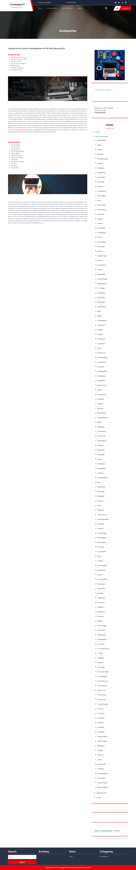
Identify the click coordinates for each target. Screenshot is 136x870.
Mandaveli (100, 399)
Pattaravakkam (102, 515)
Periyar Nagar (101, 533)
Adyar (99, 145)
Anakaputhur (101, 173)
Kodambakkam (102, 320)
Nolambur (100, 473)
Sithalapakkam (102, 639)
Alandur (99, 149)
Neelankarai (101, 464)
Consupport (17, 4)
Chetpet (100, 223)
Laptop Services (52, 8)
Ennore (99, 260)
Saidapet (100, 607)
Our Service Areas (67, 8)
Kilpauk (99, 316)
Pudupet (100, 561)
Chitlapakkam (101, 233)
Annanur (100, 186)
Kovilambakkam (102, 357)
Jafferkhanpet (101, 283)
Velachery (100, 755)
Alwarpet (100, 154)
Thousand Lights (102, 704)
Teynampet (101, 667)
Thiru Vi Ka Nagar (103, 672)
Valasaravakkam (102, 736)
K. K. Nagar (101, 288)
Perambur (100, 524)
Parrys (99, 505)
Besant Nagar (101, 209)
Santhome (100, 616)
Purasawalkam (102, 565)
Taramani (100, 662)
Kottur (99, 348)
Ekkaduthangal (102, 256)
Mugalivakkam (101, 441)
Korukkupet (101, 339)
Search (22, 862)
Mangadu (100, 404)
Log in (71, 856)
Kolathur (100, 330)
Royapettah (101, 598)
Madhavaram (101, 376)
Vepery (99, 759)
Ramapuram (101, 584)
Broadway (100, 214)
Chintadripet (101, 228)
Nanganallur (101, 454)
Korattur (100, 334)
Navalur (99, 459)
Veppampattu (101, 764)
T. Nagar (100, 653)
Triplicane (100, 722)
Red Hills (100, 593)
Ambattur (100, 163)
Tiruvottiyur (101, 713)
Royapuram (101, 602)
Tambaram (100, 658)
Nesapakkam (101, 468)
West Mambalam (102, 787)
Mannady (100, 408)
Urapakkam (101, 727)
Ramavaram (101, 588)
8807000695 (71, 2)
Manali (99, 390)
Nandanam (100, 450)
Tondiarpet (100, 718)
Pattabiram (100, 510)
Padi (98, 482)
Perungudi (100, 547)
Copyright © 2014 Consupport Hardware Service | (62, 867)
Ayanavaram (101, 205)
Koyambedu (101, 362)
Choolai (99, 237)
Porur (99, 556)
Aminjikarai (100, 168)
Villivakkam (100, 769)
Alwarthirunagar (102, 159)
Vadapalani (100, 732)
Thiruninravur (101, 690)
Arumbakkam (101, 191)
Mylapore (100, 445)
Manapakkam (101, 394)
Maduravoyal (101, 385)
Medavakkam (101, 413)
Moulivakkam (101, 431)
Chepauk (100, 219)
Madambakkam (102, 371)
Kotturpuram (101, 353)
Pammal (100, 501)
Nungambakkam (102, 478)
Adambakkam (101, 140)
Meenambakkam (102, 417)
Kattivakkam (101, 297)
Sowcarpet (101, 644)
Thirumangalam (102, 676)
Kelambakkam (101, 307)
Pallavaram (101, 491)
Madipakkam (101, 380)
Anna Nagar (101, 177)
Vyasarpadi (101, 778)
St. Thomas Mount (103, 649)
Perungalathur (101, 542)
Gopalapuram (101, 265)
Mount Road (101, 436)
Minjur (99, 422)
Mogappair (100, 427)
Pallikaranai (101, 496)
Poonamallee (101, 551)
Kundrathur (100, 367)
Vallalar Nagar (101, 741)
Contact (79, 8)
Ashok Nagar (101, 196)
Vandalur (100, 750)
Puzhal (99, 575)
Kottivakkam (101, 344)
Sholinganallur (101, 635)
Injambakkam (101, 274)
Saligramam (101, 612)
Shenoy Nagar (102, 625)
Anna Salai (100, 182)
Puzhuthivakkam (102, 579)
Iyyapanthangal (102, 279)
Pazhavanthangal (102, 519)
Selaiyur (100, 621)
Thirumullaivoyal (102, 681)
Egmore (100, 251)
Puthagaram (101, 570)
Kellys (99, 311)
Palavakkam (101, 487)
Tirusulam (100, 709)
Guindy (99, 270)
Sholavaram (101, 630)
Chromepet (101, 246)
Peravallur (100, 528)
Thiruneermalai (102, 686)
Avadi (99, 200)
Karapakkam (101, 293)
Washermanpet (102, 783)
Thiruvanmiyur (101, 695)
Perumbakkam (102, 538)
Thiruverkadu (101, 699)
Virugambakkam (102, 773)
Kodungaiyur (101, 325)
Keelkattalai (101, 302)
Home (40, 8)
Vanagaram (101, 746)
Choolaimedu (101, 242)
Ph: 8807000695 (14, 55)
